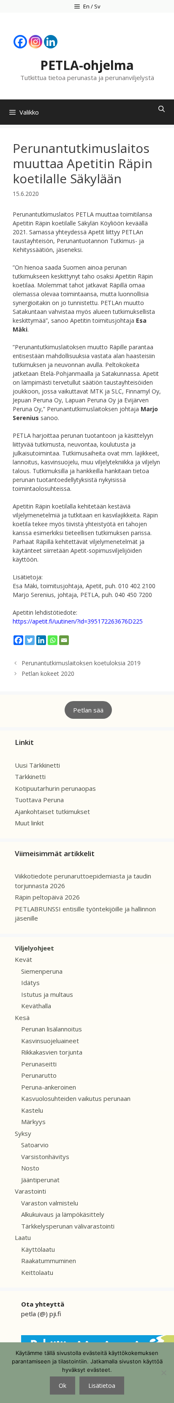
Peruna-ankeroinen (48, 1087)
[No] (163, 1372)
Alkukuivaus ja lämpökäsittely (62, 1214)
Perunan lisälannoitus (51, 1029)
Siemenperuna (42, 971)
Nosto (30, 1168)
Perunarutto (39, 1075)
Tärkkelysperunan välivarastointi (67, 1226)
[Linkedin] (50, 41)
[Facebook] (20, 41)
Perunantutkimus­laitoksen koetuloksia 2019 (81, 663)
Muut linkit (29, 823)
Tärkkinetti (30, 776)
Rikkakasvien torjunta (51, 1052)
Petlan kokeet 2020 (48, 673)
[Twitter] (30, 640)
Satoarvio (35, 1145)
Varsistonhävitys (45, 1156)
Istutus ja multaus (47, 994)
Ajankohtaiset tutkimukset (52, 811)
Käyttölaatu (38, 1249)
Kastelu (32, 1110)
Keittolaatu (37, 1272)
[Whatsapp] (52, 640)
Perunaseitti (39, 1064)
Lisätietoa (101, 1386)
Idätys (30, 982)
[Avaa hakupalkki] (161, 108)
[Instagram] (35, 41)
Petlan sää (88, 710)
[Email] (64, 640)
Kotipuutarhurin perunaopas (55, 788)
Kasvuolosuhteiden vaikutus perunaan (75, 1098)
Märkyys (33, 1121)
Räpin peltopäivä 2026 (47, 897)
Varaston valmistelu (49, 1203)
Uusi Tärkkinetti (37, 765)
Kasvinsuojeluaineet (50, 1040)
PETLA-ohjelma (87, 65)
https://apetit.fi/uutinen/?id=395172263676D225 (78, 621)
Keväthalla (36, 1005)
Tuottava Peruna (39, 799)
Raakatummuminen (48, 1260)
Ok (62, 1386)
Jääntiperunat (40, 1179)
